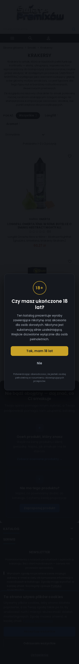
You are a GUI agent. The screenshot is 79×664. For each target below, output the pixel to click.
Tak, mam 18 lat (39, 351)
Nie (39, 363)
